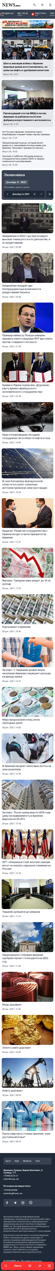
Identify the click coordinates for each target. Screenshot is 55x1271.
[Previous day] (7, 194)
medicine (27, 1161)
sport (8, 1161)
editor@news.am (11, 1179)
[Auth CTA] (50, 5)
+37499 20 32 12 (10, 1176)
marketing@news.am (12, 1193)
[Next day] (41, 194)
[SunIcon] (42, 5)
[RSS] (49, 194)
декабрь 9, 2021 (20, 194)
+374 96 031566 (10, 1190)
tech (37, 1161)
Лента (17, 1265)
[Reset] (34, 194)
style (17, 1161)
